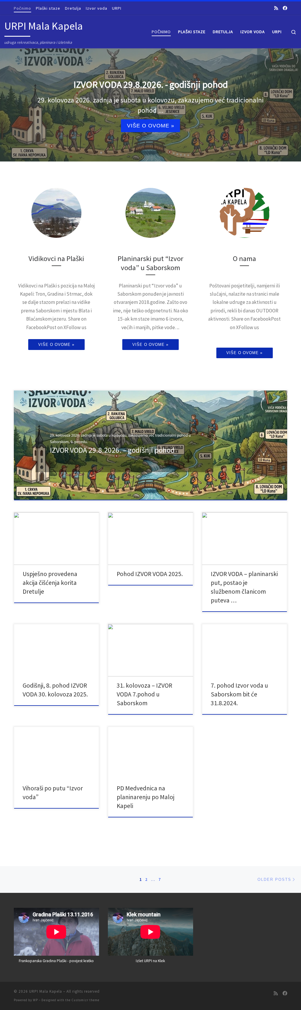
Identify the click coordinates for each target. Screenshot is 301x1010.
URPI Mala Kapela (45, 991)
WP (35, 1000)
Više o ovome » (150, 126)
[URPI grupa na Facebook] (285, 8)
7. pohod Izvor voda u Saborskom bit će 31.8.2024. (239, 694)
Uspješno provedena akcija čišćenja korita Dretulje (50, 582)
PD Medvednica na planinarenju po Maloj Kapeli (145, 797)
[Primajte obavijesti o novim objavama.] (276, 8)
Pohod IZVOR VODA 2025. (150, 574)
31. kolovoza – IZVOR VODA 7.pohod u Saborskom (144, 694)
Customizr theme (85, 1000)
